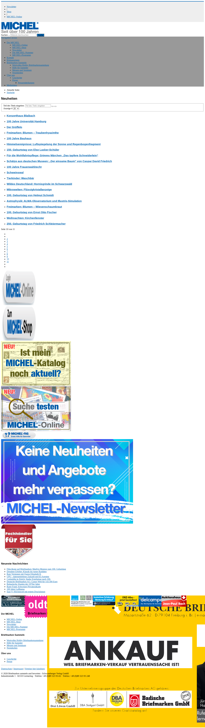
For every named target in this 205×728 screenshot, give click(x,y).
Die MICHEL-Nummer (22, 52)
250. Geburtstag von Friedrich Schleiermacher (36, 223)
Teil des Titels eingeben (14, 105)
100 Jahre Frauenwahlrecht (24, 166)
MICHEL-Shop (19, 47)
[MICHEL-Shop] (18, 340)
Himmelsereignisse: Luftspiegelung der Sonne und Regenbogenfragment (54, 144)
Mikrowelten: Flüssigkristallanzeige (29, 189)
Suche (40, 35)
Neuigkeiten (17, 72)
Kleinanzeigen (13, 60)
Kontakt (10, 57)
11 (8, 261)
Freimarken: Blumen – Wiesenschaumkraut (34, 206)
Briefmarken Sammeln (16, 62)
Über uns (11, 75)
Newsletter (11, 6)
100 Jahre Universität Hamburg (26, 121)
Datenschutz (6, 669)
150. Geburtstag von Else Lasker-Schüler (33, 149)
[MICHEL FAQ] (18, 438)
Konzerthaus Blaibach (21, 115)
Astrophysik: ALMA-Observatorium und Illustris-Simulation (44, 201)
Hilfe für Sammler (20, 67)
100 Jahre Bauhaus (19, 138)
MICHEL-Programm (21, 55)
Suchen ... (5, 35)
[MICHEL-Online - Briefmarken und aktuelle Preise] (18, 304)
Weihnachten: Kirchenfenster (25, 218)
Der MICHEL (13, 42)
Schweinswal (15, 172)
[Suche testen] (36, 430)
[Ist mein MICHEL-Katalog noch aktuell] (36, 385)
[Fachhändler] (18, 558)
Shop (9, 11)
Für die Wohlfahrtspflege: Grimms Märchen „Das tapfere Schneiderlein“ (52, 155)
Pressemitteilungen (26, 83)
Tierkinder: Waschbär (20, 178)
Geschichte (17, 78)
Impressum (18, 669)
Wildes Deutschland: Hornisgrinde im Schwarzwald (39, 183)
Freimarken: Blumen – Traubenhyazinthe (33, 132)
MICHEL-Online (14, 16)
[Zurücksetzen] (55, 106)
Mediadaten (12, 85)
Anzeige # (8, 108)
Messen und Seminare (22, 70)
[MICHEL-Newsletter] (67, 523)
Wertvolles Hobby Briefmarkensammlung (30, 65)
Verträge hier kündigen (35, 669)
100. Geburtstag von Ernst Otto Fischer (32, 212)
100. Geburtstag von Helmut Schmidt (30, 195)
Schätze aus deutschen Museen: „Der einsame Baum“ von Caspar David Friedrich (59, 161)
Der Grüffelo (14, 127)
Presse (15, 80)
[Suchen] (52, 106)
